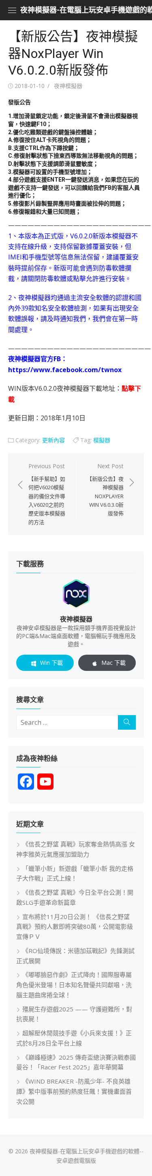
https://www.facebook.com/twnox (65, 369)
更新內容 (53, 440)
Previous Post (46, 494)
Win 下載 (51, 662)
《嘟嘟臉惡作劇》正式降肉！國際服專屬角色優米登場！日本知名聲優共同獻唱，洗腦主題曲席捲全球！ (74, 984)
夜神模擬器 (68, 86)
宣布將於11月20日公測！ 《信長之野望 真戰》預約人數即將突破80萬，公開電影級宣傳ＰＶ (74, 927)
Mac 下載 (113, 662)
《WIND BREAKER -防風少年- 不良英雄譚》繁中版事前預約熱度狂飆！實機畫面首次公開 (74, 1091)
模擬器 (101, 440)
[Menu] (12, 10)
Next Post (105, 489)
